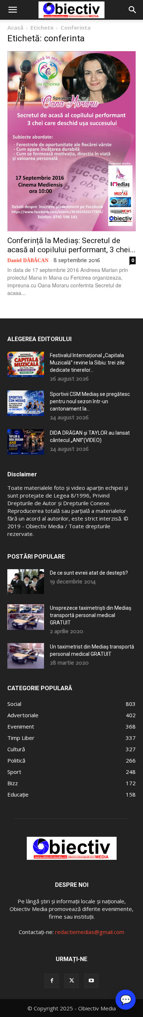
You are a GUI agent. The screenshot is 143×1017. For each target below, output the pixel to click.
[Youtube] (91, 980)
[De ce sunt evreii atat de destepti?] (25, 581)
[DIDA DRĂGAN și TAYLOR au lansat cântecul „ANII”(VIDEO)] (25, 442)
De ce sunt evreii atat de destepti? (89, 573)
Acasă (15, 27)
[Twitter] (71, 980)
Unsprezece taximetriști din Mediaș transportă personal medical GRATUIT (90, 615)
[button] (12, 10)
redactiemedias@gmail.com (89, 931)
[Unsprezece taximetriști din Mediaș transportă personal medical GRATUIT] (25, 617)
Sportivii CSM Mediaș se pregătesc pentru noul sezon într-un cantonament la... (90, 401)
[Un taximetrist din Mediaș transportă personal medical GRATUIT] (25, 656)
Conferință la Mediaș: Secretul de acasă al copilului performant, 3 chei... (71, 245)
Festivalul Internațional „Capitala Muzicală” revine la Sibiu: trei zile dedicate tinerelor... (87, 362)
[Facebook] (51, 980)
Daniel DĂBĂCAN (27, 260)
